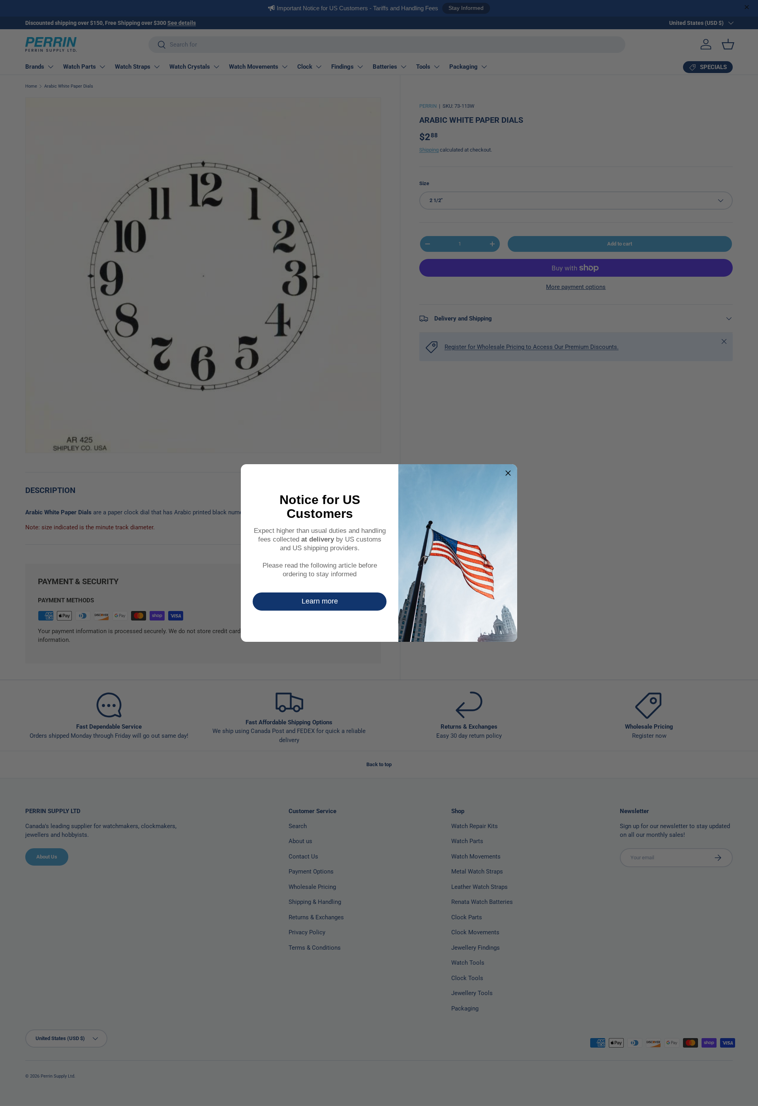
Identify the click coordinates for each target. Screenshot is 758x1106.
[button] (508, 473)
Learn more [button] (320, 601)
